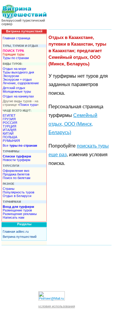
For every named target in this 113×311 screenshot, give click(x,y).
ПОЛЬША (10, 137)
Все (20, 145)
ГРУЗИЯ (9, 119)
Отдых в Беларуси (17, 196)
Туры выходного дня (18, 72)
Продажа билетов (16, 174)
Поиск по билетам (16, 178)
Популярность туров (18, 192)
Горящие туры (13, 54)
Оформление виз (16, 170)
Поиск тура (28, 104)
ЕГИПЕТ (9, 115)
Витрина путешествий (19, 236)
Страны (8, 188)
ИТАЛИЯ (9, 130)
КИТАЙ (8, 133)
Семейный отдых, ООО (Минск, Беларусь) (73, 124)
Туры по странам (16, 58)
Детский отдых (14, 88)
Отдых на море (14, 68)
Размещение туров (17, 210)
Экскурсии (11, 76)
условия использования (56, 306)
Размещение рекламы (20, 214)
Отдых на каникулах (18, 96)
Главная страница (16, 38)
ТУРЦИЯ (9, 126)
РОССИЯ (10, 122)
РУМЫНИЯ (11, 140)
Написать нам (13, 217)
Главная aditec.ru (16, 231)
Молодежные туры (17, 91)
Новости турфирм (16, 160)
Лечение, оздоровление (21, 83)
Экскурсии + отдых (17, 79)
